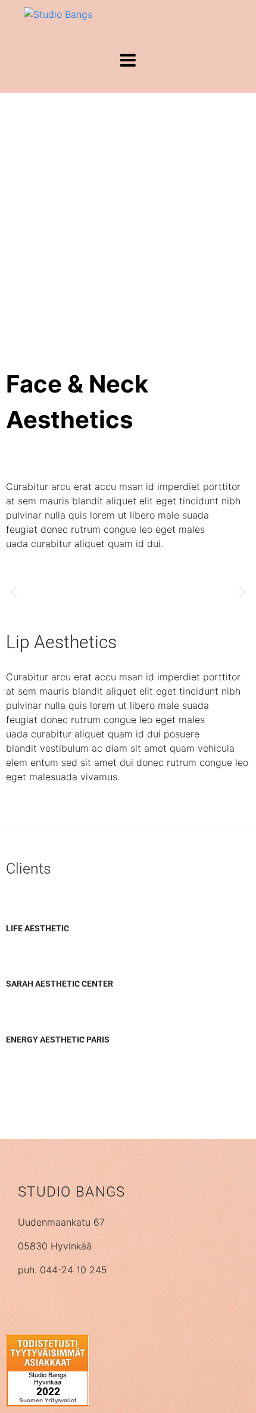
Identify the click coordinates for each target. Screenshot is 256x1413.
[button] (13, 591)
